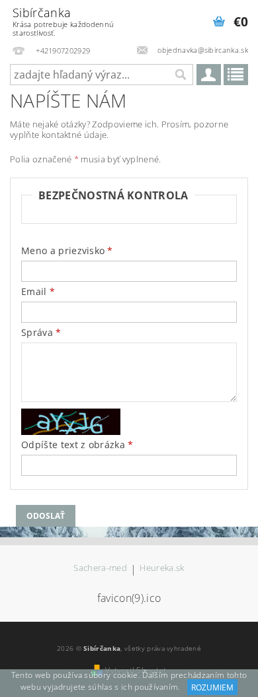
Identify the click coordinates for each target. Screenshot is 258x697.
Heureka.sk (162, 569)
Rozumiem (212, 687)
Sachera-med (100, 569)
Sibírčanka (63, 21)
